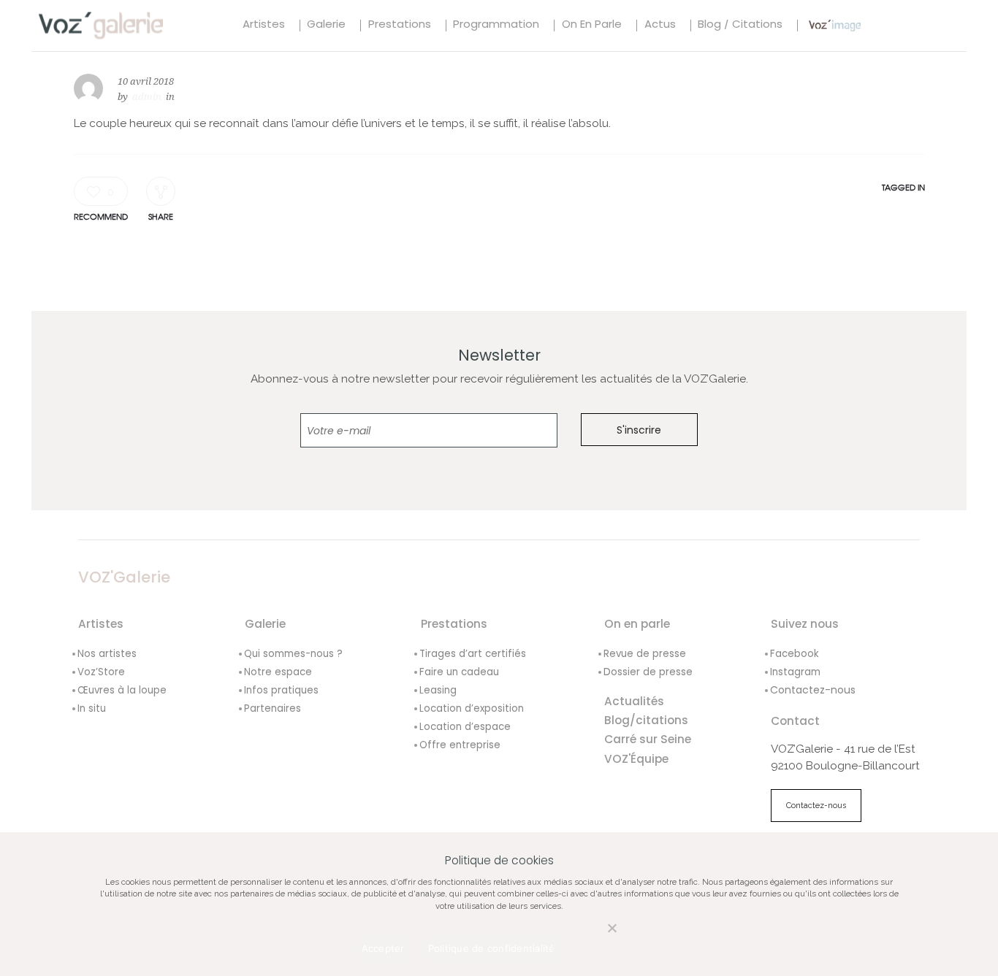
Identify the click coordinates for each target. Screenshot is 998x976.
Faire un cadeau (459, 672)
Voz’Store (101, 672)
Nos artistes (107, 654)
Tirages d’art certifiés (472, 654)
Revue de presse (644, 654)
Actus (660, 25)
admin (146, 96)
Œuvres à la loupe (122, 690)
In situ (91, 708)
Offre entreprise (459, 745)
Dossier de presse (648, 672)
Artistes (264, 25)
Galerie (326, 25)
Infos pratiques (281, 690)
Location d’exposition (471, 708)
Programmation (496, 25)
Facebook (794, 654)
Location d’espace (465, 727)
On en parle (592, 25)
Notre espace (278, 672)
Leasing (438, 690)
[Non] (596, 936)
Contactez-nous (813, 690)
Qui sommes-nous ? (293, 654)
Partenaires (272, 708)
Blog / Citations (740, 25)
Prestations (399, 25)
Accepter (383, 948)
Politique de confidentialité (491, 948)
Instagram (795, 672)
